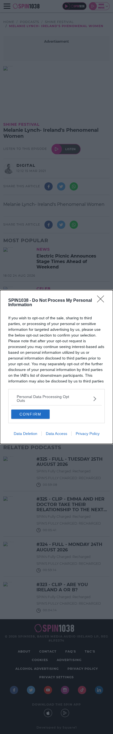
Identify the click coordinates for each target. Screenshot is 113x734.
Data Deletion (25, 433)
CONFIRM (30, 414)
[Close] (102, 301)
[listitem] (56, 398)
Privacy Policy (88, 433)
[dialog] (56, 367)
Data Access (56, 433)
